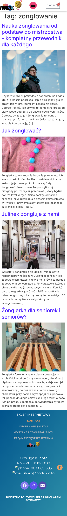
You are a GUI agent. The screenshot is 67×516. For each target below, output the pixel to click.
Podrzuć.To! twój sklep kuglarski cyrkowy (33, 498)
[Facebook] (24, 485)
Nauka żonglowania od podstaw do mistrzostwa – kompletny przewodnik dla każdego (32, 35)
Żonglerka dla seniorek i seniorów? (31, 313)
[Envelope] (42, 485)
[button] (33, 5)
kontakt (33, 420)
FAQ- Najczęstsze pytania (33, 438)
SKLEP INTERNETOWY (33, 414)
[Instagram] (33, 485)
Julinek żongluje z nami (30, 214)
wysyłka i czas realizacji (33, 432)
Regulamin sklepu (33, 426)
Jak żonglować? (21, 130)
